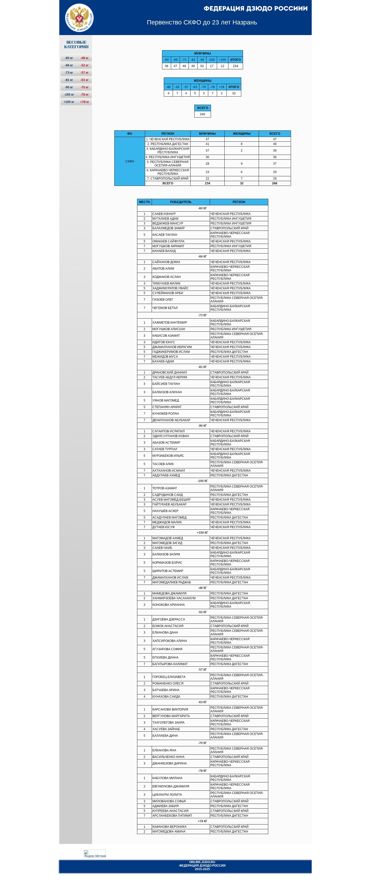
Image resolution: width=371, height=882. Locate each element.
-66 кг (69, 65)
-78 (212, 87)
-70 (203, 87)
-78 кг (85, 94)
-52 (177, 87)
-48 (168, 87)
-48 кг (85, 58)
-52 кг (85, 65)
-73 (184, 60)
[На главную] (76, 13)
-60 (166, 60)
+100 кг (69, 102)
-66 (175, 60)
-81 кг (69, 80)
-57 (186, 87)
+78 (221, 87)
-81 (193, 60)
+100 (222, 60)
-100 (211, 60)
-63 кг (85, 80)
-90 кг (69, 87)
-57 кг (85, 72)
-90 (202, 60)
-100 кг (69, 94)
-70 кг (85, 87)
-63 (195, 87)
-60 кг (69, 58)
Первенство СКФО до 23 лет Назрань (202, 22)
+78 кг (84, 102)
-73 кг (69, 72)
